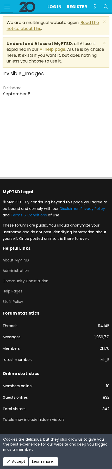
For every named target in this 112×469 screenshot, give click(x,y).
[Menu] (7, 7)
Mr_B (105, 359)
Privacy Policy (92, 208)
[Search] (105, 7)
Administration (16, 270)
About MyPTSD (16, 260)
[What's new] (95, 7)
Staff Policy (13, 301)
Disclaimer (69, 208)
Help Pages (12, 291)
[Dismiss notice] (104, 22)
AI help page (52, 49)
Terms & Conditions (29, 215)
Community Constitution (25, 281)
